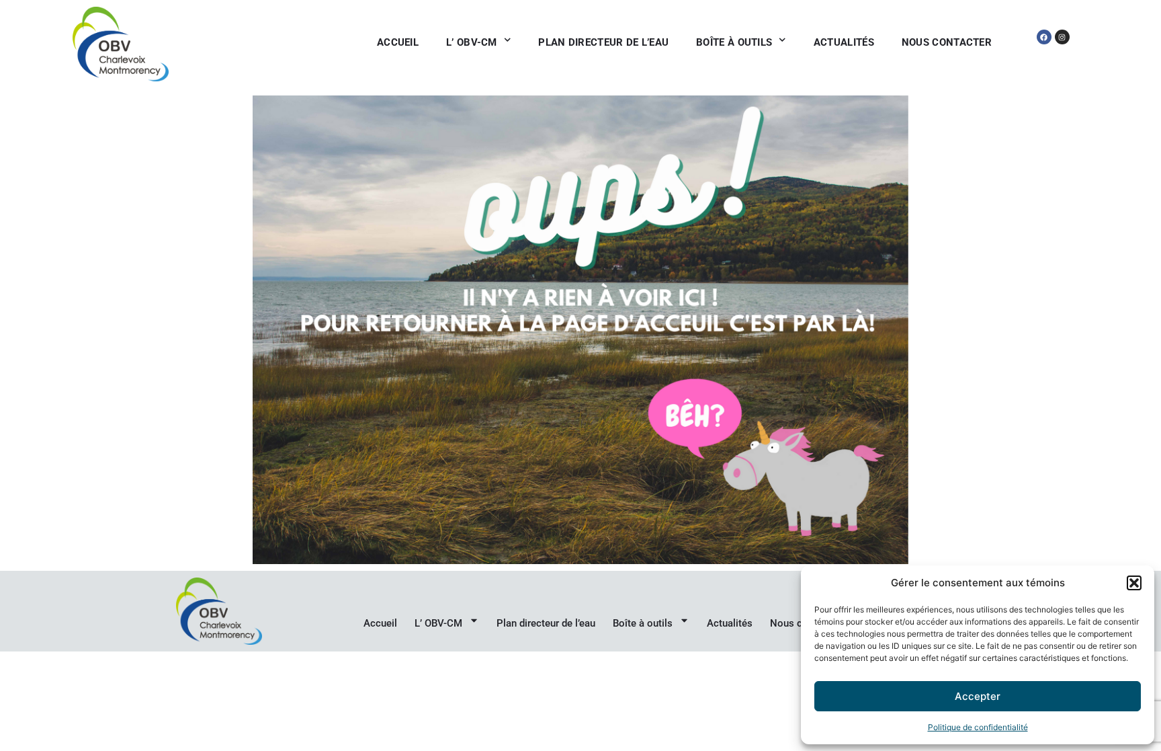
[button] (1134, 583)
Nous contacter (947, 42)
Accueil (398, 42)
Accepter (977, 696)
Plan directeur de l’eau (603, 42)
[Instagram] (1062, 37)
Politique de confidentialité (978, 727)
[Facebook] (1044, 37)
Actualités (844, 42)
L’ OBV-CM (471, 42)
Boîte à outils (734, 42)
